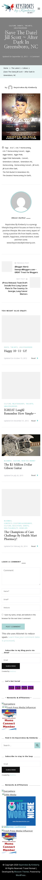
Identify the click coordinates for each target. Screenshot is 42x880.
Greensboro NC (26, 162)
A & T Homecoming (23, 148)
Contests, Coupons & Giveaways (18, 523)
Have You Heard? (28, 461)
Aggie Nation (8, 154)
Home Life (23, 528)
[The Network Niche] (21, 798)
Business (8, 461)
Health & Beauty (11, 528)
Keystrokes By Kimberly (25, 87)
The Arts (28, 26)
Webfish (13, 671)
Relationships (18, 404)
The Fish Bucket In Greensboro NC (16, 172)
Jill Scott (36, 165)
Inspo (6, 347)
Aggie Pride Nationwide (11, 158)
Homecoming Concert (22, 165)
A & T (12, 148)
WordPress (20, 875)
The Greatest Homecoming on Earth (17, 175)
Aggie (28, 151)
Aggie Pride (18, 154)
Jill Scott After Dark (10, 168)
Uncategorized (20, 28)
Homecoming (8, 165)
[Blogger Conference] (15, 827)
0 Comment (35, 56)
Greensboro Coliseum (11, 162)
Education (17, 526)
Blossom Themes (21, 871)
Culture (12, 26)
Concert (25, 158)
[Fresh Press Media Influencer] (20, 707)
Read (33, 358)
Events (20, 26)
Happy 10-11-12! (15, 351)
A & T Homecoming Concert (13, 151)
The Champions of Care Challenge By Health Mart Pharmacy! (20, 536)
